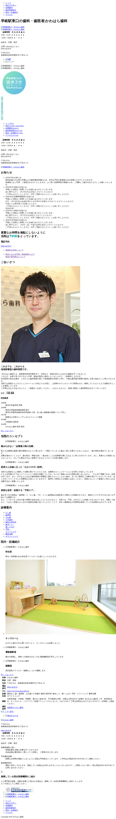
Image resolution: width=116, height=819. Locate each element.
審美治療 (9, 534)
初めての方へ (10, 5)
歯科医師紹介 (10, 10)
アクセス (9, 15)
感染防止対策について (14, 250)
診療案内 (9, 8)
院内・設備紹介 (11, 12)
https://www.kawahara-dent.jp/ (18, 691)
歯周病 (8, 515)
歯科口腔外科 (10, 522)
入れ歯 (8, 517)
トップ (8, 3)
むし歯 (8, 513)
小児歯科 (9, 520)
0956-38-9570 (6, 246)
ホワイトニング (11, 536)
